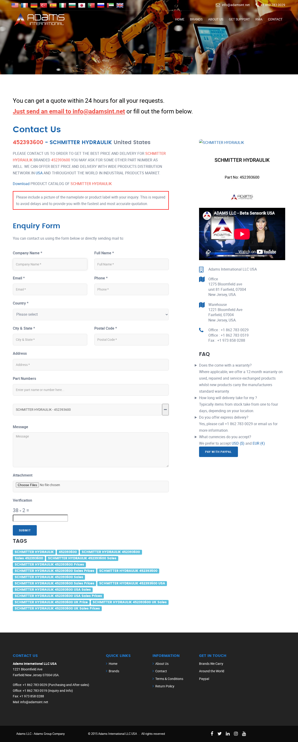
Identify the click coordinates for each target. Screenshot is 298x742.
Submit (25, 530)
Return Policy (164, 686)
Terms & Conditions (169, 678)
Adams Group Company (49, 734)
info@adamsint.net (236, 5)
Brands (196, 19)
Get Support (239, 19)
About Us (215, 19)
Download (21, 183)
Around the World (211, 671)
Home (179, 19)
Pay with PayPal (218, 452)
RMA (258, 19)
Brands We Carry (211, 663)
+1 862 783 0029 (273, 5)
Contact (275, 19)
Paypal (204, 678)
